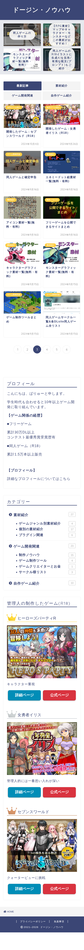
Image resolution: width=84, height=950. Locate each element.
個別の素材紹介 (46, 529)
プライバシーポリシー (33, 921)
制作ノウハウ (46, 555)
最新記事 (23, 85)
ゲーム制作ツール (46, 560)
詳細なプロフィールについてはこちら (38, 479)
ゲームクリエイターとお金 (46, 566)
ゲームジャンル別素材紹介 (46, 523)
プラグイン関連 (46, 535)
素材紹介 (62, 85)
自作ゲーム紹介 (61, 95)
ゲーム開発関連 (22, 95)
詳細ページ (24, 695)
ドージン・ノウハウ (42, 9)
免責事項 (59, 921)
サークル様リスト (46, 572)
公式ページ (59, 695)
